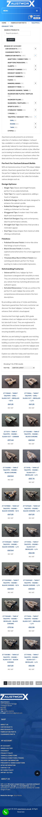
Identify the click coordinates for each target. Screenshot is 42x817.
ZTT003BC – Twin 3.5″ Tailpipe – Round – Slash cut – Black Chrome (10, 658)
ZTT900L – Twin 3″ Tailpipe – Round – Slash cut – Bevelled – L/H (31, 658)
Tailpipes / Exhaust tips (20, 117)
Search (11, 39)
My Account (5, 746)
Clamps (12, 66)
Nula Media (18, 795)
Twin (13, 127)
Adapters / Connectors (19, 59)
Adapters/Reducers (18, 62)
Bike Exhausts (7, 729)
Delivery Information (10, 760)
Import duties (6, 772)
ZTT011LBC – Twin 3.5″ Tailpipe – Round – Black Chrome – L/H (31, 508)
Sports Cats (14, 106)
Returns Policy (7, 770)
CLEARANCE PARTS (13, 52)
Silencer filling (15, 99)
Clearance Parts (8, 734)
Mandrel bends (15, 83)
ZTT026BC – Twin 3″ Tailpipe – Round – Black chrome (31, 434)
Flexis (12, 80)
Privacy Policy (7, 753)
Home (4, 23)
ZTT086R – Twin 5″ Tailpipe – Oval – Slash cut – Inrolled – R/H (10, 397)
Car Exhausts (13, 49)
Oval (13, 120)
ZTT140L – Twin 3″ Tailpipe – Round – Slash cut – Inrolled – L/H (31, 620)
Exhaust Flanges (17, 69)
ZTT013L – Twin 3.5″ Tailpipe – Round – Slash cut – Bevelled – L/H (31, 471)
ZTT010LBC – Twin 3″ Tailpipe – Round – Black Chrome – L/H (10, 544)
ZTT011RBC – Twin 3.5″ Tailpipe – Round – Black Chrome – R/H (10, 508)
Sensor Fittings (16, 87)
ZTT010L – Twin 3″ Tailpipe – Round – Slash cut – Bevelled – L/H (31, 545)
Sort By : (7, 368)
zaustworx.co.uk (24, 809)
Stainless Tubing (17, 110)
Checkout (5, 751)
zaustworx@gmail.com (14, 713)
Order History (7, 748)
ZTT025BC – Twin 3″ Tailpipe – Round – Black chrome (10, 470)
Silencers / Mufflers (18, 103)
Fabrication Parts (18, 23)
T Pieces (12, 113)
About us (4, 724)
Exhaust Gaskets (17, 73)
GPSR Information (8, 765)
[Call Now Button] (5, 812)
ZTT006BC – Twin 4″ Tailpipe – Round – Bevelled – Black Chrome (11, 620)
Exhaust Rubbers (16, 76)
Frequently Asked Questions (13, 763)
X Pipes (12, 131)
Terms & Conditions (9, 755)
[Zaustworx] (21, 4)
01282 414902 (9, 711)
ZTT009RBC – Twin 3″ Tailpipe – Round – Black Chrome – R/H (10, 582)
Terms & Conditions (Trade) (12, 758)
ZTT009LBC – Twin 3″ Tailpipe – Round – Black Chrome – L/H (31, 582)
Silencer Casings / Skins (19, 90)
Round (14, 124)
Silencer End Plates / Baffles (20, 95)
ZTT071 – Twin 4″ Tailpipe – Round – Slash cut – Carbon (10, 434)
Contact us (5, 768)
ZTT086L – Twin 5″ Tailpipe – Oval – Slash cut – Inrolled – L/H (31, 397)
